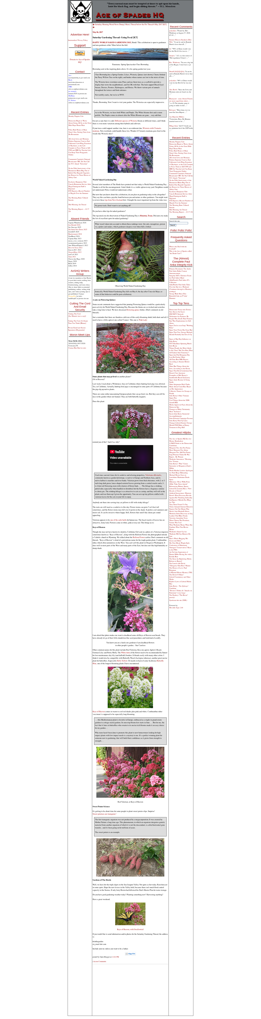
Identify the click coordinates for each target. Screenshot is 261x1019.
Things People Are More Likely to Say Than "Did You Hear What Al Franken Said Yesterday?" (181, 350)
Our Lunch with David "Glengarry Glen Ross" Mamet (179, 564)
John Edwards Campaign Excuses (181, 418)
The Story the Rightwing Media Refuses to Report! (180, 560)
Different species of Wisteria (126, 120)
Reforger (172, 110)
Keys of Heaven (99, 711)
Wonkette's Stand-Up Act (178, 531)
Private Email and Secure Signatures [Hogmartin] (77, 328)
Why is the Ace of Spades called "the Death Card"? (180, 252)
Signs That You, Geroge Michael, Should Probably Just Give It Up (181, 333)
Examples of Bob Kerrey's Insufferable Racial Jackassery (179, 376)
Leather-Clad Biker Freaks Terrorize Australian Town (178, 517)
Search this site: (174, 221)
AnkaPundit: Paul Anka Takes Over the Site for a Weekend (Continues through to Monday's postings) (180, 287)
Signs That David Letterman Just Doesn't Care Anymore (180, 372)
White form (125, 652)
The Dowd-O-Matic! (176, 574)
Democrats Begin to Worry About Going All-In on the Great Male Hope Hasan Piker (79, 123)
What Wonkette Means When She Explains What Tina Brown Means (180, 527)
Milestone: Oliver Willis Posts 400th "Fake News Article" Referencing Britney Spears (179, 484)
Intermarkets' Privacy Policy (78, 40)
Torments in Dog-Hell (177, 427)
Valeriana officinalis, (153, 475)
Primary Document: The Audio (180, 269)
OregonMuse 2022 (75, 252)
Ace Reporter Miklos (176, 117)
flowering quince (133, 309)
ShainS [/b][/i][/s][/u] (176, 71)
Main (127, 24)
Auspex (172, 55)
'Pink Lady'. (143, 319)
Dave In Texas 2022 (75, 247)
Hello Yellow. (122, 660)
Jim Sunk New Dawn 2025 (77, 229)
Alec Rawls (173, 89)
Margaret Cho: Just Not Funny (179, 448)
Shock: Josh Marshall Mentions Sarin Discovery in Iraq (181, 512)
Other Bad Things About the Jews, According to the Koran (179, 367)
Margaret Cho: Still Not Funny (180, 452)
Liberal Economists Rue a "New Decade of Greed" (180, 489)
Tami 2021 (72, 256)
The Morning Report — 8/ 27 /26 (181, 212)
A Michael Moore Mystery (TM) (180, 572)
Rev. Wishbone (174, 62)
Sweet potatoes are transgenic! (104, 813)
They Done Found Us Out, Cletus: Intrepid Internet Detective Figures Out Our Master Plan (181, 506)
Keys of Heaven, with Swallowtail (130, 929)
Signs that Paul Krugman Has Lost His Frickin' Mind (179, 356)
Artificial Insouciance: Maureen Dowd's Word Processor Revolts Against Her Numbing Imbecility (180, 495)
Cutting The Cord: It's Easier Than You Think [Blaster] (78, 322)
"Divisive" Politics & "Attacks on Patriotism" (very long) (180, 591)
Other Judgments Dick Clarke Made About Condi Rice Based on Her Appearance (180, 386)
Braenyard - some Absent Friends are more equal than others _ (181, 99)
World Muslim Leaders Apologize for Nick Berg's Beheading (181, 471)
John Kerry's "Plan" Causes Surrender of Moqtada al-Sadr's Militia (180, 465)
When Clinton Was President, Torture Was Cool (179, 521)
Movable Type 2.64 (176, 607)
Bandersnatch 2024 (75, 234)
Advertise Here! (80, 34)
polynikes (172, 30)
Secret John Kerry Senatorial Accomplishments (179, 415)
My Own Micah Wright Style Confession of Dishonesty (179, 544)
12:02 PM (115, 957)
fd (170, 49)
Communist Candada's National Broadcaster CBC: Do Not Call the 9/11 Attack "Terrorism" (79, 161)
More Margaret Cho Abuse (178, 450)
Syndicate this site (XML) (178, 600)
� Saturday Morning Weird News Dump (108, 24)
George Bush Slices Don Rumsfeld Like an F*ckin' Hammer (178, 295)
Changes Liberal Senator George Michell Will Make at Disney (180, 424)
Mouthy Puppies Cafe (76, 116)
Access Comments (99, 961)
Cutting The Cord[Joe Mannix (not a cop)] (77, 315)
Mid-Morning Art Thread (77, 204)
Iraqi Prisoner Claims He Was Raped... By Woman (179, 455)
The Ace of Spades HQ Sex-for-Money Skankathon (180, 440)
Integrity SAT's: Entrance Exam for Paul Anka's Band (180, 276)
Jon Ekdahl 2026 (74, 225)
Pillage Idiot (173, 126)
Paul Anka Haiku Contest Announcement (178, 272)
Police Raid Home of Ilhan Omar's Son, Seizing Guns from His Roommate (79, 132)
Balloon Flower (139, 537)
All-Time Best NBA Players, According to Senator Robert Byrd (179, 361)
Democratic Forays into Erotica (180, 309)
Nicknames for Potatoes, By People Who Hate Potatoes (180, 317)
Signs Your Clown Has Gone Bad (180, 330)
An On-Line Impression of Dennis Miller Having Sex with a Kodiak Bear (180, 554)
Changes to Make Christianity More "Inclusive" (179, 410)
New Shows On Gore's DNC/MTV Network (177, 313)
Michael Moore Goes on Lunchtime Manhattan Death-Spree (179, 477)
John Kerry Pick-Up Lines (178, 420)
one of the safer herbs (118, 519)
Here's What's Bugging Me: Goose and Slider (178, 539)
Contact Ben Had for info (77, 348)
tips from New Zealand (114, 200)
